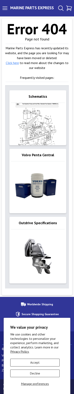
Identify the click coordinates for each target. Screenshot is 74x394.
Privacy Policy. (19, 351)
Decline (35, 373)
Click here (12, 63)
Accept (35, 362)
